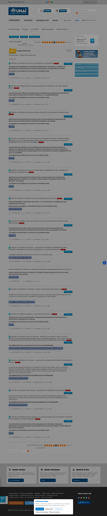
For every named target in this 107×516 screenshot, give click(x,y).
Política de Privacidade (41, 512)
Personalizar (58, 509)
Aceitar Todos (40, 509)
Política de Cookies (54, 512)
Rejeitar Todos (49, 509)
